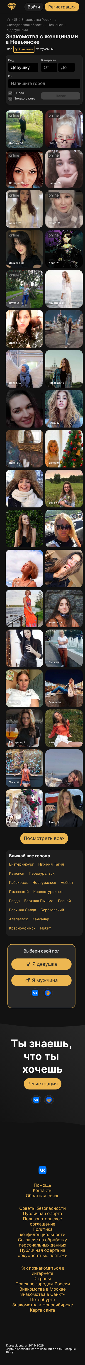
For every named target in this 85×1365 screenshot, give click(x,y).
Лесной (64, 900)
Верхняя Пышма (38, 900)
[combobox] (20, 67)
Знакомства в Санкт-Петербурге (42, 1297)
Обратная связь (42, 1195)
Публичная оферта (42, 1213)
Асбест (67, 882)
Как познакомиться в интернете (42, 1270)
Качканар (40, 919)
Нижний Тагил (51, 864)
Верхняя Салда (22, 910)
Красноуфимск (22, 928)
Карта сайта (42, 1310)
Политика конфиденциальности (42, 1232)
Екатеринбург (21, 864)
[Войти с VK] (35, 992)
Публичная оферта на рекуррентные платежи (42, 1253)
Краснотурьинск (48, 891)
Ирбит (45, 928)
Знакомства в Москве (42, 1289)
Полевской (19, 891)
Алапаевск (18, 919)
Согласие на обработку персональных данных (42, 1242)
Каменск (16, 873)
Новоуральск (44, 882)
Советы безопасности (42, 1208)
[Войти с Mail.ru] (48, 992)
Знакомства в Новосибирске (42, 1304)
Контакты (42, 1190)
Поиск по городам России (42, 1283)
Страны (42, 1278)
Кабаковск (18, 882)
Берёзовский (52, 910)
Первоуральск (42, 873)
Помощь (42, 1185)
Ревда (14, 900)
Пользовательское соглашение (42, 1221)
